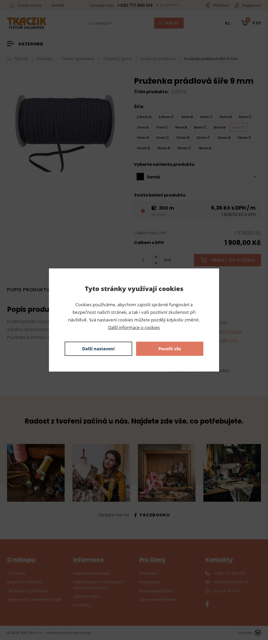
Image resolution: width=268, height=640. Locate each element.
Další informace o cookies (134, 327)
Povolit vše (169, 349)
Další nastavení (98, 349)
